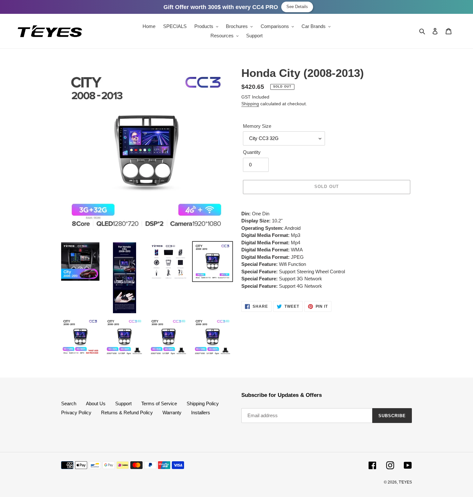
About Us (96, 403)
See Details (297, 6)
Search (68, 403)
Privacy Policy (76, 412)
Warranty (171, 412)
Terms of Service (159, 403)
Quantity (252, 152)
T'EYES (405, 482)
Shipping (250, 103)
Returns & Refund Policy (127, 412)
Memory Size (257, 126)
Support (123, 403)
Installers (200, 412)
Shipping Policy (203, 403)
